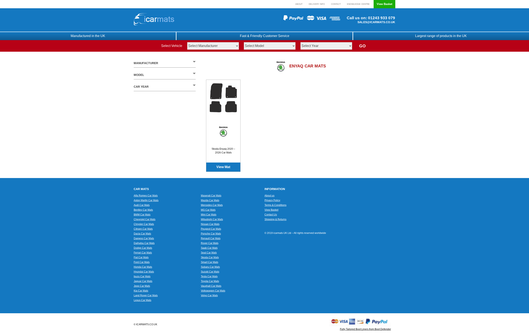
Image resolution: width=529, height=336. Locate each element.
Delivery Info (317, 4)
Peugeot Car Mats (211, 228)
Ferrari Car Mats (143, 252)
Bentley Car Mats (143, 209)
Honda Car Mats (143, 266)
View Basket (384, 4)
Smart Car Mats (209, 262)
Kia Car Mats (141, 290)
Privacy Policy (272, 200)
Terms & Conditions (275, 205)
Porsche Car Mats (211, 233)
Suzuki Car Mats (210, 271)
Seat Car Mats (209, 252)
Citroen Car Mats (143, 228)
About (299, 4)
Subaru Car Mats (210, 266)
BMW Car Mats (142, 214)
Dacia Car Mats (142, 233)
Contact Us (270, 214)
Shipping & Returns (275, 219)
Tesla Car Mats (209, 276)
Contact (336, 4)
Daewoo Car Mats (144, 238)
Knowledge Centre (358, 4)
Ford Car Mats (142, 262)
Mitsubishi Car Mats (212, 219)
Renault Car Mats (210, 238)
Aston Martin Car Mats (146, 200)
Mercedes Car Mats (212, 205)
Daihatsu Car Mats (144, 243)
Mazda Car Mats (210, 200)
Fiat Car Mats (141, 257)
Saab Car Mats (209, 247)
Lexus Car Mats (142, 300)
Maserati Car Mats (211, 195)
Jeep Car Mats (142, 286)
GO (362, 46)
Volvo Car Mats (209, 295)
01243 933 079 (381, 18)
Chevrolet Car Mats (144, 219)
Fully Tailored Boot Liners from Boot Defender (365, 329)
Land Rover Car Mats (146, 295)
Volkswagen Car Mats (213, 290)
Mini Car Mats (208, 214)
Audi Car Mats (142, 205)
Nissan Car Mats (210, 224)
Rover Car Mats (209, 243)
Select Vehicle (171, 46)
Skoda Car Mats (210, 257)
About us (269, 195)
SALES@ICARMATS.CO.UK (376, 22)
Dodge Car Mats (143, 247)
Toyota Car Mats (210, 281)
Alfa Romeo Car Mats (146, 195)
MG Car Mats (208, 209)
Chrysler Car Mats (144, 224)
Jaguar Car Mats (143, 281)
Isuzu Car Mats (142, 276)
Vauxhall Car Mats (211, 286)
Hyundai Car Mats (144, 271)
